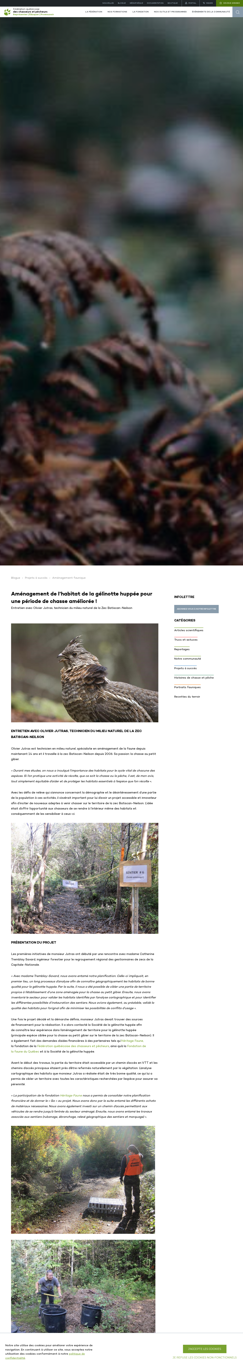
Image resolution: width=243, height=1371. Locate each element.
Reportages (182, 649)
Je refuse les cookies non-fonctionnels (205, 1357)
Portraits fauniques (187, 687)
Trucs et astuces (186, 640)
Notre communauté (187, 659)
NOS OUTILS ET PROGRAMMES (170, 12)
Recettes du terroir (187, 697)
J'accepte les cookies (204, 1349)
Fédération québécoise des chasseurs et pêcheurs (73, 1046)
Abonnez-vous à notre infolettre (196, 609)
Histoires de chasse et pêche (194, 678)
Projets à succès (36, 578)
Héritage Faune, (132, 1041)
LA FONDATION (141, 12)
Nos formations (117, 12)
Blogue (15, 578)
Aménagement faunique (69, 578)
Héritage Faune (71, 1096)
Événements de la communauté (211, 12)
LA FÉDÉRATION (93, 12)
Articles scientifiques (188, 630)
